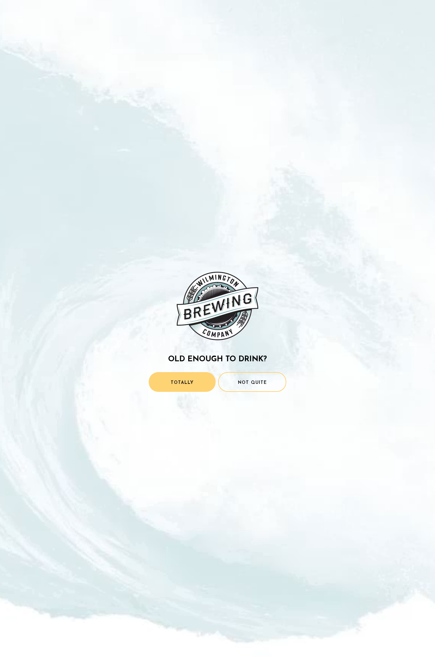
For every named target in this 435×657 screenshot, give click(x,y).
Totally (182, 382)
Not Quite (252, 382)
